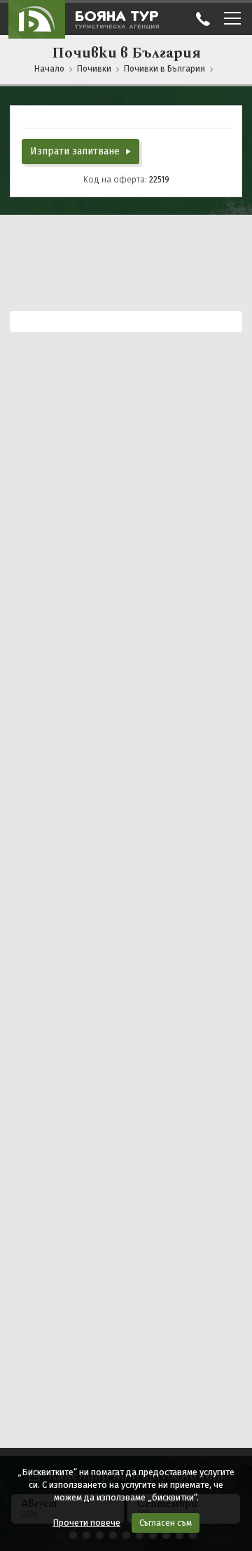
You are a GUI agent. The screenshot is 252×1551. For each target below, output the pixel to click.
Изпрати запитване (76, 151)
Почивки (94, 69)
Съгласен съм (165, 1523)
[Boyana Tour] (37, 19)
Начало (49, 69)
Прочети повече (86, 1522)
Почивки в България (164, 69)
